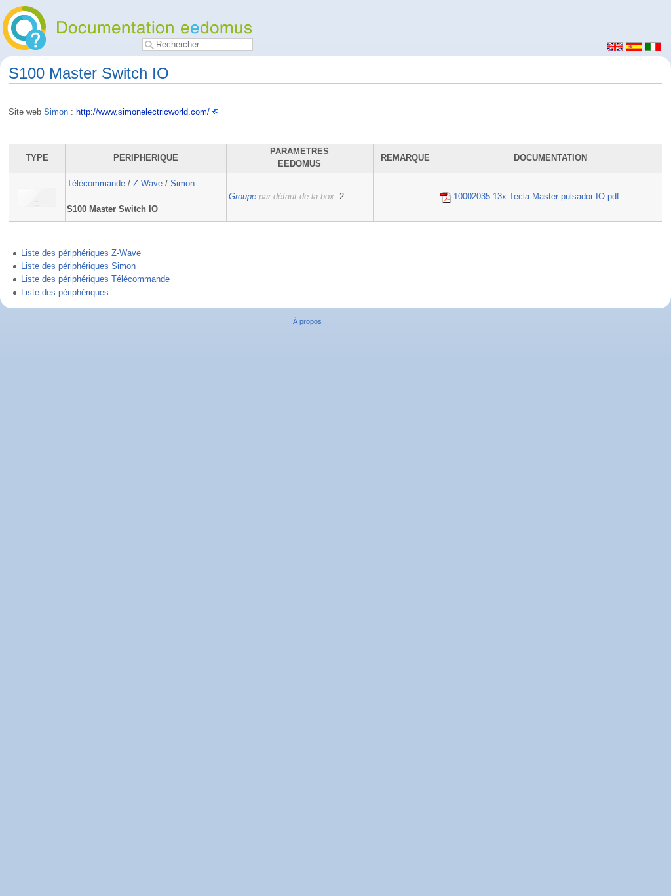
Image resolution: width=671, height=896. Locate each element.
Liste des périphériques (65, 292)
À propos (307, 321)
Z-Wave (148, 183)
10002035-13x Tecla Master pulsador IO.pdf (535, 196)
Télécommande (96, 183)
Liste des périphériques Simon (78, 266)
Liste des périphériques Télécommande (95, 279)
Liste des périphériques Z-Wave (81, 253)
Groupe (242, 196)
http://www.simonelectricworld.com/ (143, 112)
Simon (56, 112)
